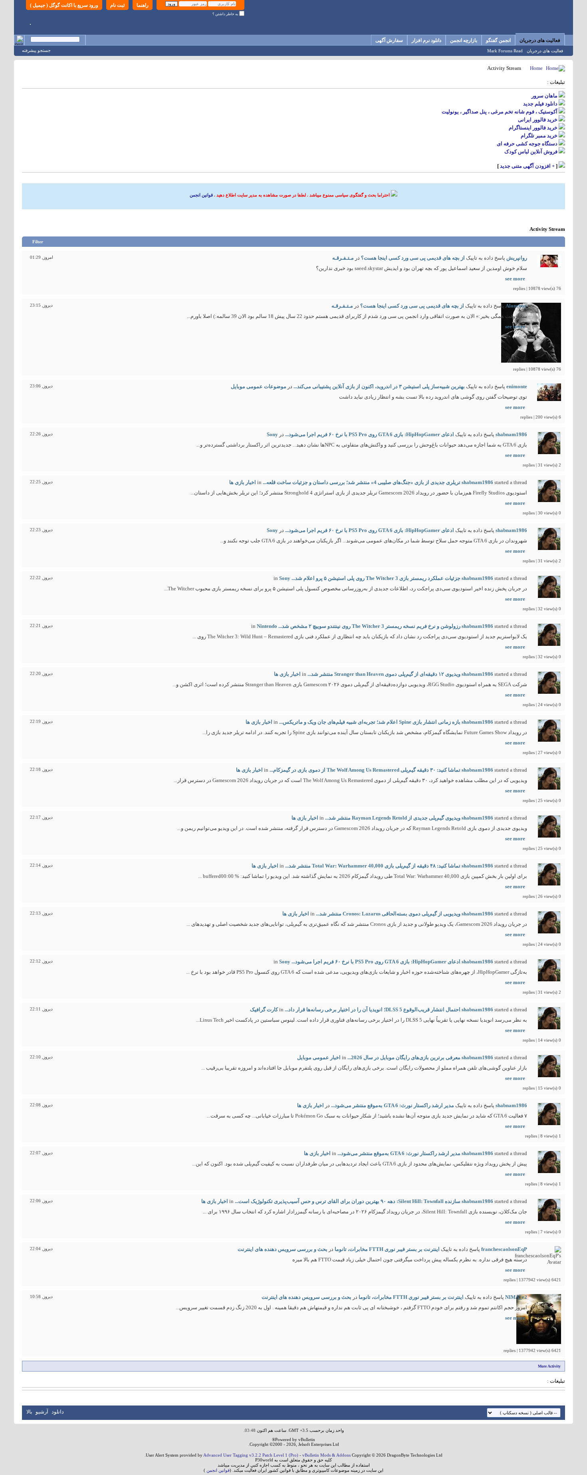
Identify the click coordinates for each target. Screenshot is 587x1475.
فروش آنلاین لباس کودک (530, 152)
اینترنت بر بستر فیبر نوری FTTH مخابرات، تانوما (387, 1249)
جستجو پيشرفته (36, 50)
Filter (37, 241)
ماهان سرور (544, 96)
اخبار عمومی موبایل (319, 1057)
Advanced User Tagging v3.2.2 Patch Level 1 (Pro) (250, 1455)
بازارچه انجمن (463, 40)
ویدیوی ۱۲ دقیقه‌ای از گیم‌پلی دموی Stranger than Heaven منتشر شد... (383, 674)
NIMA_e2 (516, 1297)
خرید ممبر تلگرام (539, 136)
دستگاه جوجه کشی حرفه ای (527, 144)
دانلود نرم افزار (426, 40)
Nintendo (267, 626)
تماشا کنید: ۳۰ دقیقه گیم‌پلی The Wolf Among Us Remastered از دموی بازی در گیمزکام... (365, 770)
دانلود (58, 1412)
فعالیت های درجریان (540, 40)
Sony (272, 434)
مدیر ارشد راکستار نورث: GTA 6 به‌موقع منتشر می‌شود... (392, 1105)
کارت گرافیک (264, 1009)
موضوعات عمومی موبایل (258, 386)
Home (536, 68)
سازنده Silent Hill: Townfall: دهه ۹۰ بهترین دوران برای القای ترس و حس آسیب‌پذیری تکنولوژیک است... (347, 1201)
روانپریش (516, 258)
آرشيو (42, 1412)
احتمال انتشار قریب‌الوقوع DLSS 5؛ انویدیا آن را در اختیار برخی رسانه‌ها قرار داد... (372, 1009)
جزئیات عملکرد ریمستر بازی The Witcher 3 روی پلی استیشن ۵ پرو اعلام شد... (376, 578)
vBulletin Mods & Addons (326, 1455)
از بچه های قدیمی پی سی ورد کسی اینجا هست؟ (413, 258)
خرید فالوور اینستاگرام (533, 128)
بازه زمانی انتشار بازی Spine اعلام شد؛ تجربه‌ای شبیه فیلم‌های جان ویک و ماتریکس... (369, 722)
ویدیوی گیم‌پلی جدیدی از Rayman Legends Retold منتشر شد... (392, 818)
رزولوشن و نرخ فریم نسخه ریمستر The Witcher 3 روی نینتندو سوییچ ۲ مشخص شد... (369, 626)
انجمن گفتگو (498, 40)
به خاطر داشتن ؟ (225, 14)
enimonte (516, 386)
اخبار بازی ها (242, 482)
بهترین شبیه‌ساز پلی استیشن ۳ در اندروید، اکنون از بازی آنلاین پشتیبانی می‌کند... (379, 386)
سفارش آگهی (389, 40)
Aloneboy (516, 306)
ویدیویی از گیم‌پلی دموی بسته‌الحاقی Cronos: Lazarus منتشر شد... (388, 914)
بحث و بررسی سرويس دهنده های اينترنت (282, 1249)
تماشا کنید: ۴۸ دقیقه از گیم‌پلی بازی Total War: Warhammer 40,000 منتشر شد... (372, 866)
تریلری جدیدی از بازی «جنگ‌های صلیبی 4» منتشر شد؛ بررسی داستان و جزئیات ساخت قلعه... (361, 482)
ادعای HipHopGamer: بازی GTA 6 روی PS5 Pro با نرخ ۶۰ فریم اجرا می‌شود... (369, 434)
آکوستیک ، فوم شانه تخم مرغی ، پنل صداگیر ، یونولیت (499, 112)
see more (515, 279)
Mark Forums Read (505, 50)
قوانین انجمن (201, 195)
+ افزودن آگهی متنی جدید (527, 166)
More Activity (549, 1366)
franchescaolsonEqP (504, 1249)
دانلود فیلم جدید (540, 104)
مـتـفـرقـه (343, 258)
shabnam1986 (511, 434)
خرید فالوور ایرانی (537, 120)
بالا (29, 1412)
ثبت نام (117, 5)
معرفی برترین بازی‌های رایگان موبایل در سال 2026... (403, 1057)
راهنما (143, 5)
